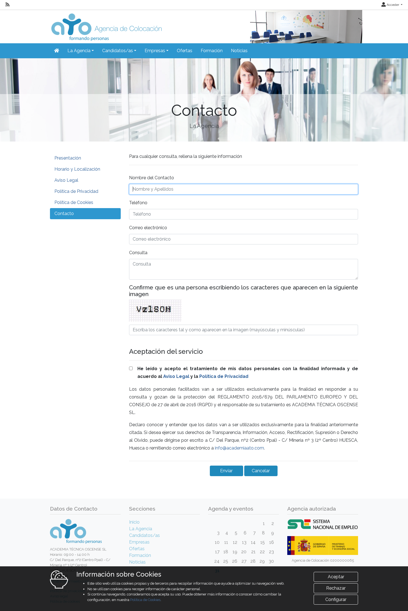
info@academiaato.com (239, 448)
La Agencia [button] (78, 50)
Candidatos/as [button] (117, 50)
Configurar (335, 599)
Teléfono (138, 202)
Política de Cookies (73, 202)
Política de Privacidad (76, 191)
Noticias (239, 50)
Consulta (138, 252)
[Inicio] (106, 25)
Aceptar (336, 576)
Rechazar (336, 588)
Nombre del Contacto (151, 177)
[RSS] (7, 5)
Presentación (67, 158)
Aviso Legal (66, 180)
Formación (212, 50)
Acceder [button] (393, 5)
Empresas (139, 542)
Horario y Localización (77, 169)
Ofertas (184, 50)
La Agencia (140, 528)
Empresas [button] (155, 50)
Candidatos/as (144, 535)
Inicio (134, 522)
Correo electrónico (148, 227)
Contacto (64, 213)
